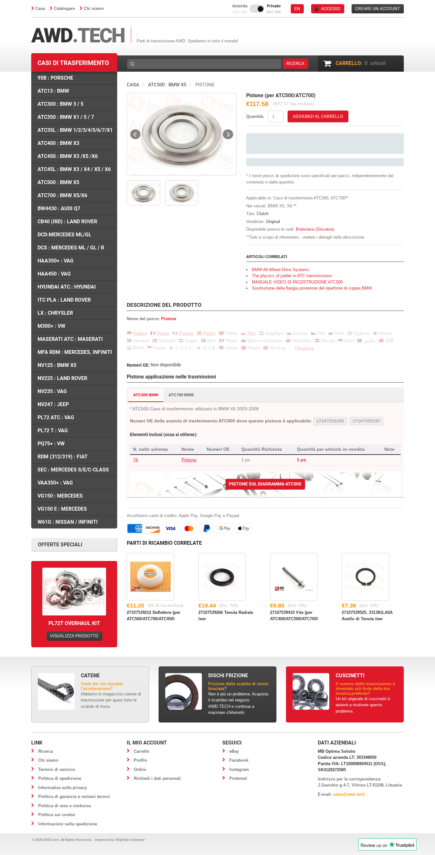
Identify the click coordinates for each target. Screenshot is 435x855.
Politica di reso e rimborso (64, 805)
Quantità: (255, 116)
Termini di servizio (56, 769)
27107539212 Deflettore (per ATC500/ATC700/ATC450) (153, 615)
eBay (234, 751)
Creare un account (377, 8)
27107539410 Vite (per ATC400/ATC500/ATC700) (294, 615)
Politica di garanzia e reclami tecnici (74, 796)
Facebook (238, 760)
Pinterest (238, 778)
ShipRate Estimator (130, 840)
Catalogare (64, 8)
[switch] (257, 8)
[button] (239, 8)
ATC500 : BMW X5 (167, 85)
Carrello (141, 751)
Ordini (140, 769)
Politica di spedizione (59, 778)
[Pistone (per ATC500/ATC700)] (181, 134)
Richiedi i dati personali (157, 778)
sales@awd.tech (349, 794)
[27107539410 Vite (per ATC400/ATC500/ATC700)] (293, 576)
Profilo (140, 760)
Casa (40, 8)
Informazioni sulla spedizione (67, 824)
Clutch (262, 213)
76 (135, 459)
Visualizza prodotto (74, 635)
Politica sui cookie (56, 814)
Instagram (239, 769)
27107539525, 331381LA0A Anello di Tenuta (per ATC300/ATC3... (367, 615)
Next (228, 134)
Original (273, 221)
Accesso (330, 8)
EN (297, 8)
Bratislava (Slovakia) (315, 229)
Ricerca (45, 751)
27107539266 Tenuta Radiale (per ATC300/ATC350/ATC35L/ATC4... (229, 615)
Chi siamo (94, 8)
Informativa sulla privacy (62, 787)
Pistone (189, 459)
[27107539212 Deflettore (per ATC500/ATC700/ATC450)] (150, 576)
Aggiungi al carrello (318, 116)
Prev (135, 134)
